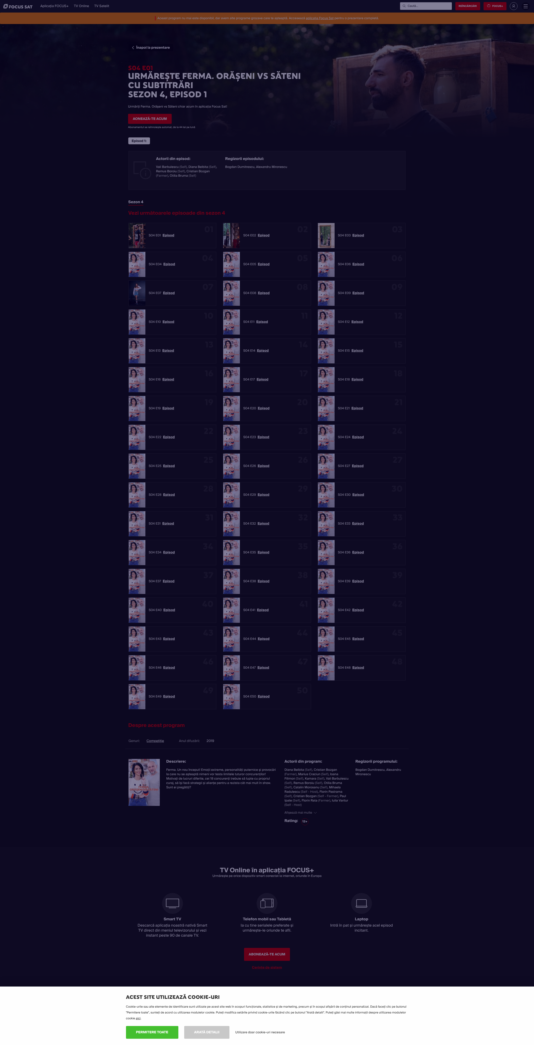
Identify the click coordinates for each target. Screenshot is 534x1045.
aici (138, 1018)
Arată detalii (207, 1032)
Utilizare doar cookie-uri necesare (260, 1032)
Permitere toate (152, 1032)
